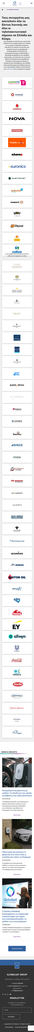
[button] (4, 3)
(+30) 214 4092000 (17, 983)
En (31, 6)
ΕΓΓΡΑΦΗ (11, 1017)
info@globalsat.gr (17, 990)
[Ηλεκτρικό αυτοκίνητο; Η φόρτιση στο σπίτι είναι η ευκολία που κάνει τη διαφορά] (17, 834)
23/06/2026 (6, 924)
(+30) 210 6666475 (13, 986)
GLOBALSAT (9, 69)
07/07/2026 (6, 799)
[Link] (17, 962)
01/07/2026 (6, 860)
